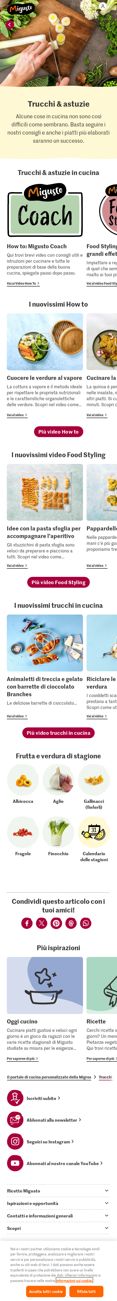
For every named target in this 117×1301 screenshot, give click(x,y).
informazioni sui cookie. (74, 1280)
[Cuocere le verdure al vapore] (45, 365)
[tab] (58, 1190)
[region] (58, 1271)
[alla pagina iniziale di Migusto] (21, 6)
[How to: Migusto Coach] (45, 234)
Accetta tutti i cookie (46, 1291)
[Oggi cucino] (45, 1009)
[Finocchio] (58, 839)
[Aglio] (58, 787)
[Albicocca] (23, 787)
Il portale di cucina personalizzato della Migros (49, 1077)
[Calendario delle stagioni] (94, 839)
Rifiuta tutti (86, 1291)
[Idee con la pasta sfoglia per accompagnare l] (45, 516)
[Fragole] (23, 839)
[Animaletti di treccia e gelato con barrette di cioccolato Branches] (45, 667)
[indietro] (9, 24)
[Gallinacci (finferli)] (94, 787)
